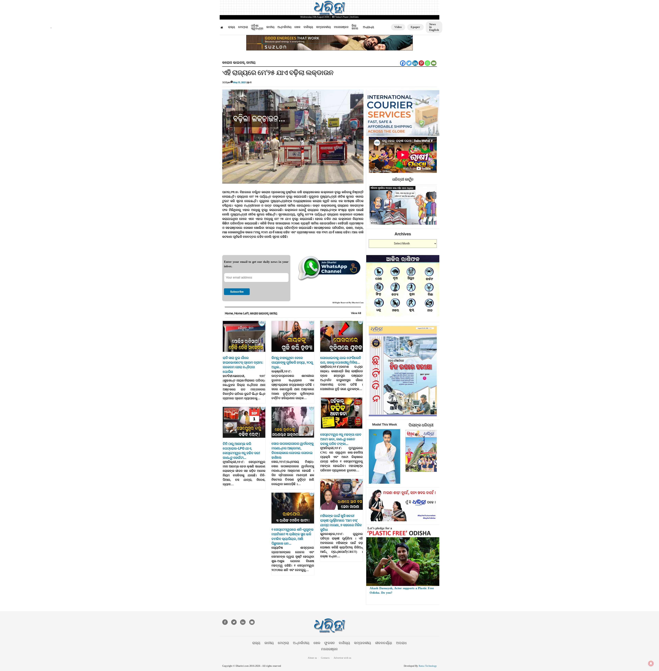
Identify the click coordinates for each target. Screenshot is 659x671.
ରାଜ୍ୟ (231, 27)
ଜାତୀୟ (270, 27)
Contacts (325, 658)
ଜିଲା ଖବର (355, 27)
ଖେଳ (297, 27)
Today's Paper (342, 17)
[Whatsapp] (427, 63)
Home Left (241, 313)
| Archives (354, 17)
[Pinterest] (421, 63)
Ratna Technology (428, 666)
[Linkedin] (415, 63)
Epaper (415, 27)
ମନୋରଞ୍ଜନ (341, 27)
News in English (434, 27)
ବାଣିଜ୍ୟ (308, 27)
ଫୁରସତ (329, 643)
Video (398, 27)
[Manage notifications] (651, 663)
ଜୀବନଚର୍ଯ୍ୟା (383, 643)
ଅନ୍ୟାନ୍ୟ (368, 27)
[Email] (433, 63)
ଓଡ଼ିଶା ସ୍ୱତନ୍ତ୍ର (257, 27)
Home (229, 313)
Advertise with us (342, 658)
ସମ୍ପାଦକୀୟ (323, 27)
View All (356, 313)
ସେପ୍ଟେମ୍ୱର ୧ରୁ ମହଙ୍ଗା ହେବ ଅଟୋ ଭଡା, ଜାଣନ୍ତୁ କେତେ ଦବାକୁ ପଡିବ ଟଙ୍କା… (340, 439)
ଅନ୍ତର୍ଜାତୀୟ (284, 27)
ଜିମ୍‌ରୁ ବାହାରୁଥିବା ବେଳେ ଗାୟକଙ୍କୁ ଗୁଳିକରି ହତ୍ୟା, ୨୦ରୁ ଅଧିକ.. (292, 362)
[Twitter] (409, 63)
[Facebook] (403, 63)
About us (312, 658)
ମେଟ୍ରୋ (243, 27)
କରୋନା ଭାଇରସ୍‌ (233, 62)
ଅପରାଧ (401, 643)
